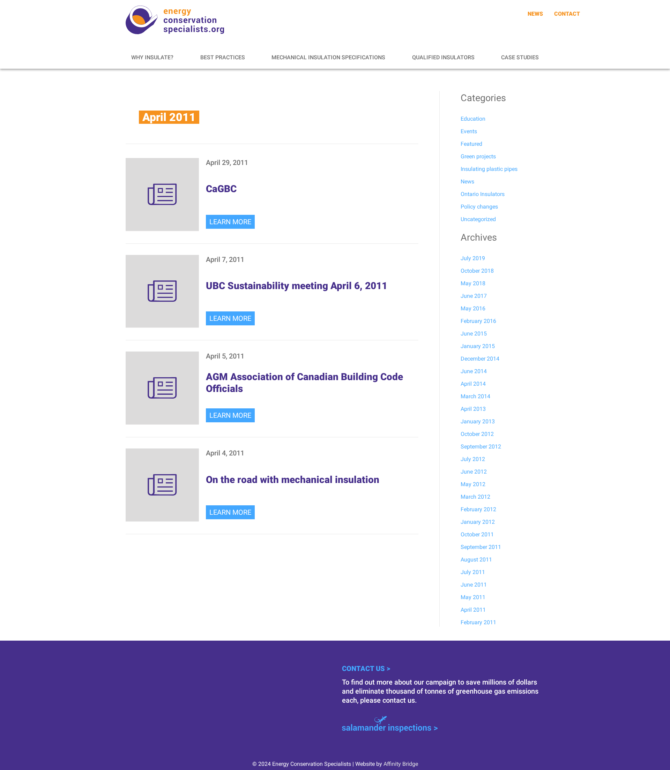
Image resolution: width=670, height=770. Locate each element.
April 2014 (473, 383)
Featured (471, 144)
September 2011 (481, 547)
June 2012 (474, 471)
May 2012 (473, 484)
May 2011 (473, 597)
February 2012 (478, 509)
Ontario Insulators (483, 194)
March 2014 (475, 396)
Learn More (230, 222)
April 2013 (473, 409)
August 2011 (476, 559)
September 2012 (481, 446)
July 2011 (473, 572)
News (467, 181)
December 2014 (480, 358)
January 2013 (478, 421)
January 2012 (478, 522)
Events (469, 131)
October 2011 (477, 534)
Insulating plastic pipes (489, 169)
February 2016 (478, 321)
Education (473, 118)
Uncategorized (478, 219)
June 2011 (474, 584)
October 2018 (477, 270)
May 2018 (473, 283)
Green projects (478, 156)
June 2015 (474, 333)
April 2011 (473, 609)
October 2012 (477, 434)
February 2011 (478, 622)
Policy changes (479, 206)
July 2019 (473, 258)
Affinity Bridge (401, 764)
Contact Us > (366, 668)
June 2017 (474, 296)
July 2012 (473, 459)
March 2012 (475, 496)
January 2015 (478, 346)
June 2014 (474, 371)
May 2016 (473, 308)
